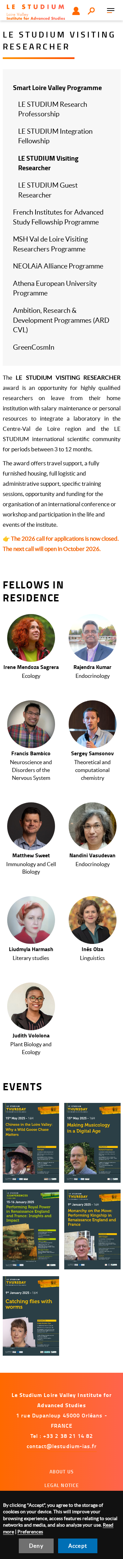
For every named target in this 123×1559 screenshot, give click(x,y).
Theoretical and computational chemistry (92, 770)
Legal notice (61, 1485)
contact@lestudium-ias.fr (62, 1446)
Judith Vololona (31, 1035)
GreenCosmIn (33, 347)
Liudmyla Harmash (31, 949)
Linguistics (92, 958)
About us (62, 1471)
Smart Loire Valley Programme (57, 87)
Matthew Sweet (31, 855)
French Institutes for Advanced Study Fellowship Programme (58, 217)
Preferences (30, 1531)
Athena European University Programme (55, 288)
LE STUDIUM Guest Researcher (48, 190)
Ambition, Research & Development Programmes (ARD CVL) (61, 320)
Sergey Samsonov (92, 753)
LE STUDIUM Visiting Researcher (48, 163)
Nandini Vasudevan (92, 855)
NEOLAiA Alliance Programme (58, 266)
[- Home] (36, 12)
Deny (36, 1546)
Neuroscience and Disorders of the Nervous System (31, 770)
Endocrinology (93, 676)
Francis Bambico (31, 753)
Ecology (31, 676)
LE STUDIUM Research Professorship (52, 109)
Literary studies (31, 958)
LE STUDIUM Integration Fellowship (55, 136)
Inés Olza (92, 949)
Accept (77, 1546)
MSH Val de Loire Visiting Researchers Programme (50, 244)
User (76, 10)
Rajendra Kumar (92, 667)
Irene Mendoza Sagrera (31, 667)
